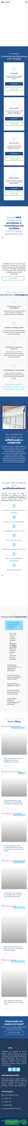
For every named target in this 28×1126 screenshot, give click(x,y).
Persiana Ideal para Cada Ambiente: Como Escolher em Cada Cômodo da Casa (13, 802)
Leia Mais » (6, 765)
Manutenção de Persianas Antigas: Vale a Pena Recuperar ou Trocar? (13, 760)
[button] (26, 2)
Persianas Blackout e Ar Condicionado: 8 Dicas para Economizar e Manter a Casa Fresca (14, 848)
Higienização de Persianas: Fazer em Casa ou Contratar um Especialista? (13, 948)
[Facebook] (10, 1069)
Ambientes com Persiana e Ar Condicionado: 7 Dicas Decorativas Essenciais (13, 894)
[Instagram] (14, 1069)
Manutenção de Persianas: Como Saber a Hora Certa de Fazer (14, 1002)
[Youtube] (18, 1069)
